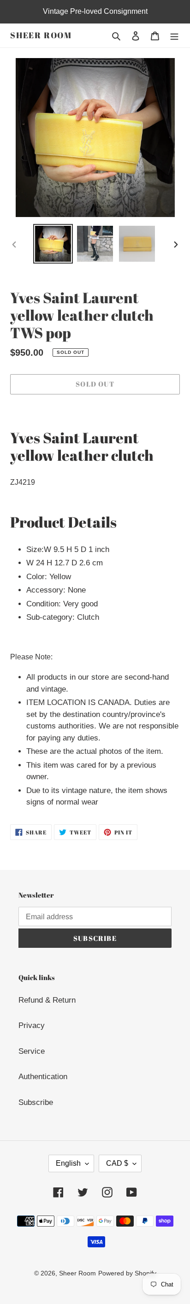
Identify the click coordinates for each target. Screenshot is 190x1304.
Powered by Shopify (127, 1273)
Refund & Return (47, 1000)
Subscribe (35, 1102)
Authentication (42, 1076)
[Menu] (174, 35)
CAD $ (117, 1163)
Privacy (31, 1025)
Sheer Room (41, 35)
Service (31, 1051)
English (68, 1163)
